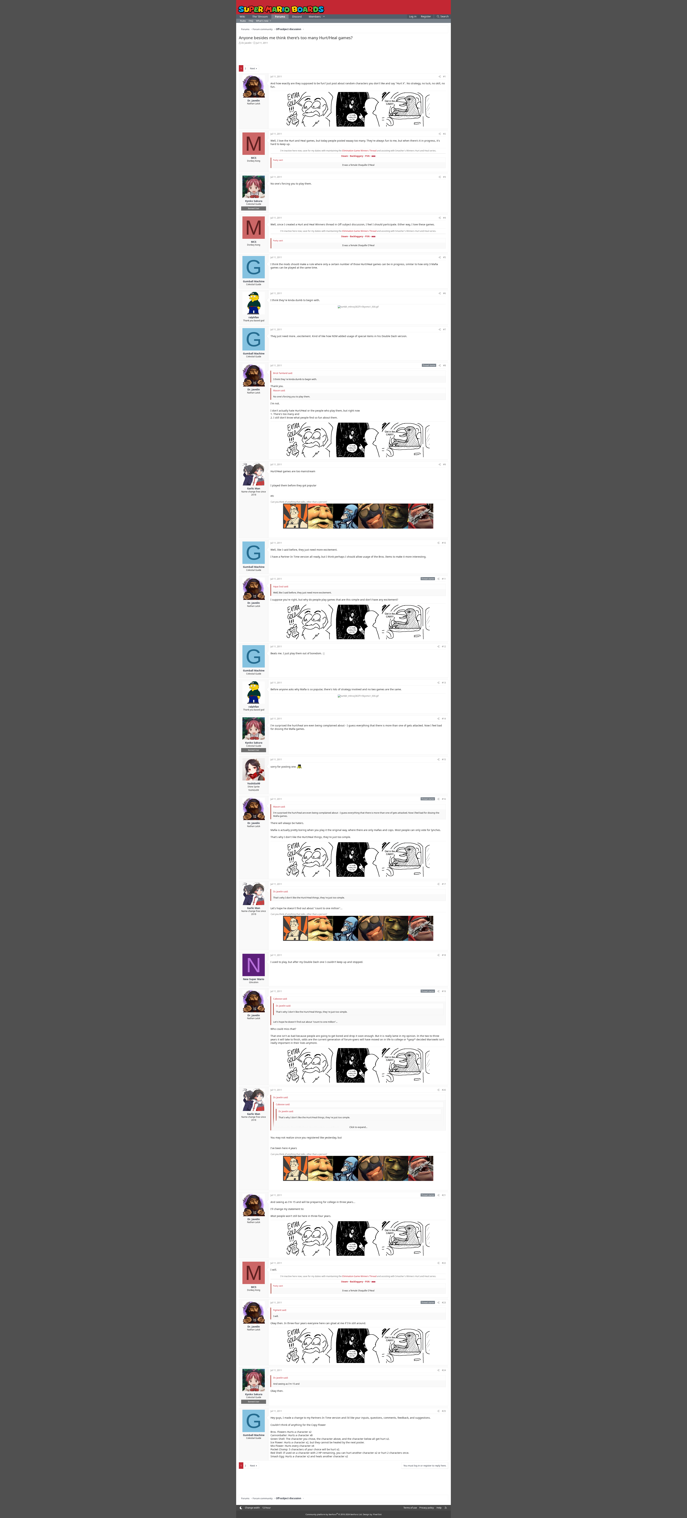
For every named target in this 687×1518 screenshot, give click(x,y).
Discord (297, 16)
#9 (444, 464)
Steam (344, 156)
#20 (444, 1089)
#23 (444, 1302)
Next (252, 68)
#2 (444, 133)
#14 (444, 718)
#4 (444, 217)
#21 (444, 1195)
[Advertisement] (343, 54)
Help (439, 1507)
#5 (444, 257)
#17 (444, 884)
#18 (444, 955)
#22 (444, 1263)
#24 (444, 1370)
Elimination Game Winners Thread (359, 150)
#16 (444, 799)
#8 (444, 365)
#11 (444, 578)
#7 (444, 329)
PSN (367, 156)
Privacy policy (426, 1507)
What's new (262, 20)
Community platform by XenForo (334, 1514)
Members (315, 16)
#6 (444, 293)
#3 (444, 176)
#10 (444, 542)
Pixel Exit (377, 1514)
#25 (444, 1411)
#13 (444, 682)
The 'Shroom (260, 16)
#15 (444, 759)
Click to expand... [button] (358, 1127)
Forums (280, 16)
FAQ (251, 20)
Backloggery (356, 156)
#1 (444, 76)
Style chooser (241, 1508)
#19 (444, 991)
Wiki (242, 16)
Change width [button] (252, 1507)
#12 (444, 646)
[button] (324, 16)
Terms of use (410, 1507)
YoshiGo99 (253, 790)
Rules (243, 20)
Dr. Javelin (246, 42)
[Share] (439, 77)
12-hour (266, 1507)
